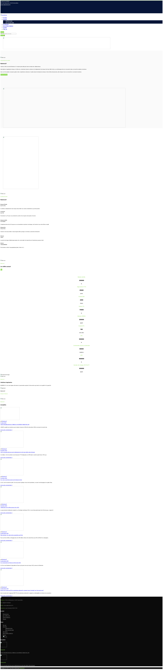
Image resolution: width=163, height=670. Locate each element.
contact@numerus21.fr (5, 5)
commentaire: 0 (9, 430)
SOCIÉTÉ (5, 19)
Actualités (6, 24)
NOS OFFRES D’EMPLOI (8, 26)
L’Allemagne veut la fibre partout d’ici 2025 (10, 507)
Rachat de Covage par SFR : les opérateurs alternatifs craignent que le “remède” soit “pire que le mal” (22, 590)
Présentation (6, 614)
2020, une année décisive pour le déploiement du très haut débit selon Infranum (18, 452)
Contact (2, 32)
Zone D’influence (6, 617)
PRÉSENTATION (9, 21)
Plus (1, 269)
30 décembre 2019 (4, 533)
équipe (4, 619)
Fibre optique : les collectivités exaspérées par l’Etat (12, 535)
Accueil (5, 18)
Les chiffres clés (6, 616)
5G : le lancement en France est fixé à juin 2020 (11, 563)
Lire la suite (3, 430)
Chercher (2, 34)
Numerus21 (4, 421)
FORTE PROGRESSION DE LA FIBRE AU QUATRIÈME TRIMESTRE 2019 (15, 424)
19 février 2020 (4, 450)
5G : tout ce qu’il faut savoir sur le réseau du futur (11, 480)
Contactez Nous (4, 75)
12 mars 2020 (3, 423)
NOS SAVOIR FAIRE (10, 23)
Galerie (5, 28)
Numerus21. (22, 668)
